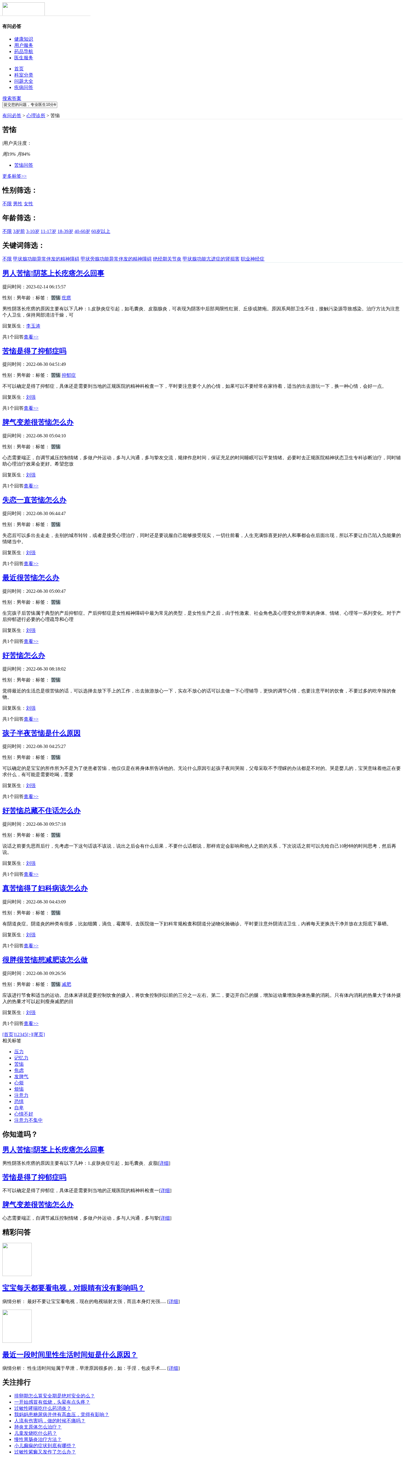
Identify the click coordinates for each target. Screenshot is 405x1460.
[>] (29, 1034)
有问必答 (11, 115)
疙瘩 (66, 297)
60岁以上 (100, 231)
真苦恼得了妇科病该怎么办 (45, 888)
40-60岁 (82, 231)
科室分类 (23, 74)
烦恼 (19, 1089)
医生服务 (23, 57)
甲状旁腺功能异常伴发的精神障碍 (116, 258)
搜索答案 (11, 98)
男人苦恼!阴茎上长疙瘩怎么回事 (53, 273)
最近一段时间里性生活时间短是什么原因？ (70, 1355)
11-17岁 (48, 231)
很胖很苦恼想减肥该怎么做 (45, 960)
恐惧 (19, 1101)
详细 (164, 1163)
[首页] (8, 1034)
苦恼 (19, 1064)
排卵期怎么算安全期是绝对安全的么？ (54, 1395)
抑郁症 (69, 375)
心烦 (19, 1082)
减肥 (66, 984)
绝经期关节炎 (167, 258)
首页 (19, 68)
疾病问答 (23, 87)
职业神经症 (252, 258)
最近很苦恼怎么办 (30, 578)
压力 (19, 1051)
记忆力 (21, 1057)
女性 (28, 203)
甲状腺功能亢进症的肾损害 (211, 258)
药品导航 (23, 51)
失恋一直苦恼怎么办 (34, 500)
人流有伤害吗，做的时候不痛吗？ (49, 1420)
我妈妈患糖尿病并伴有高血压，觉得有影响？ (61, 1414)
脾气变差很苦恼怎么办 (38, 422)
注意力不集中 (28, 1120)
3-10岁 (32, 231)
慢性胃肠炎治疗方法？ (38, 1439)
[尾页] (38, 1034)
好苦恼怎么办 (23, 655)
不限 (7, 203)
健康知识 (23, 39)
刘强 (31, 397)
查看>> (31, 336)
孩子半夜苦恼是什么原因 (41, 733)
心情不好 (23, 1113)
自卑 (19, 1107)
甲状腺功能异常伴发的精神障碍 (46, 258)
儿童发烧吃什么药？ (35, 1433)
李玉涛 (33, 325)
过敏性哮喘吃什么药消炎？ (42, 1408)
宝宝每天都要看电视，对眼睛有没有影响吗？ (73, 1288)
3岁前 (19, 231)
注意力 (21, 1095)
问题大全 (23, 81)
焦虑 (19, 1070)
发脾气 (21, 1076)
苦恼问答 (23, 165)
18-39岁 (65, 231)
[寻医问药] (23, 14)
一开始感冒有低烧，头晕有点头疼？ (52, 1402)
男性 (18, 203)
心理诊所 (35, 115)
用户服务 (23, 45)
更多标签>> (14, 176)
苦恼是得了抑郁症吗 (34, 351)
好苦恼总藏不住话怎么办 (41, 810)
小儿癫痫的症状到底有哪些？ (45, 1445)
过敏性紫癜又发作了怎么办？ (45, 1451)
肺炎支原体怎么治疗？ (38, 1426)
